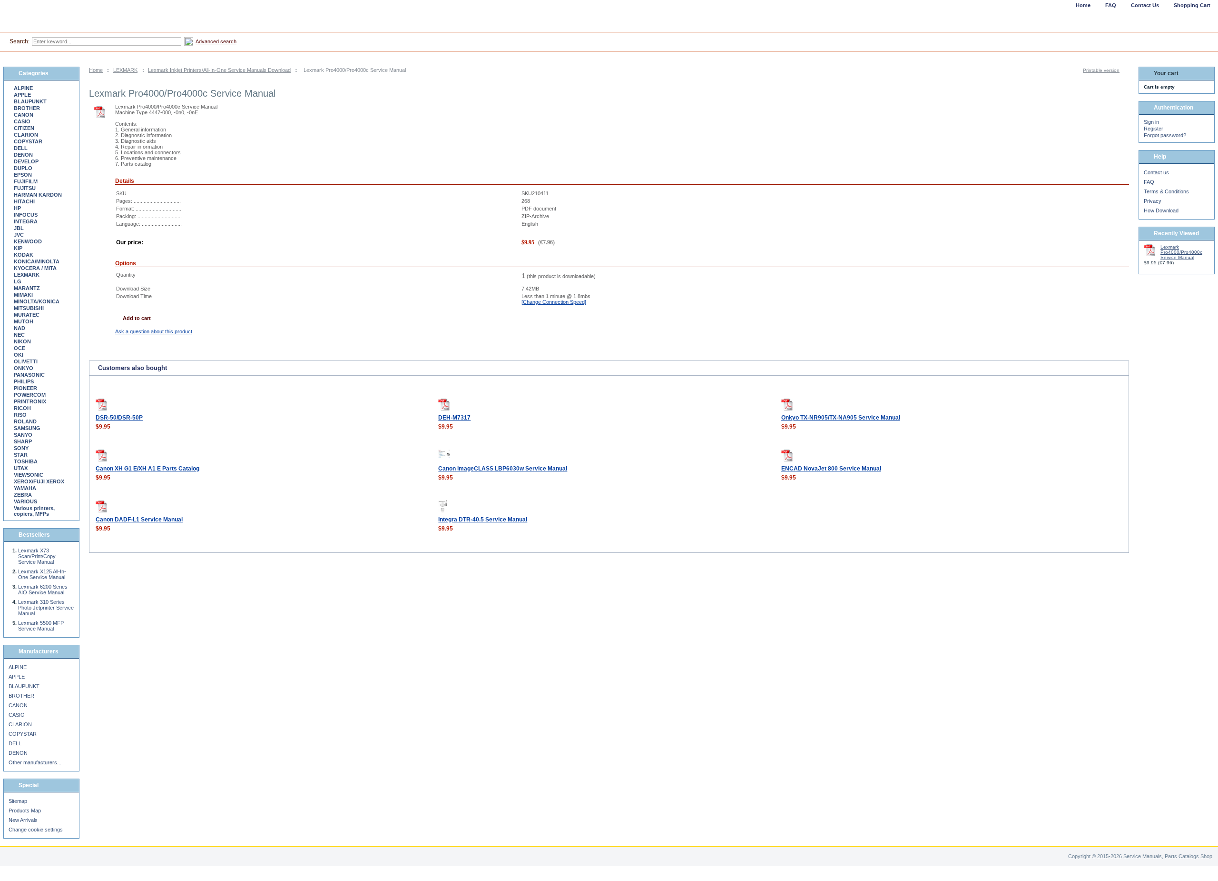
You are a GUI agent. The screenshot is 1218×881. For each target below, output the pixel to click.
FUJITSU (25, 188)
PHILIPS (24, 381)
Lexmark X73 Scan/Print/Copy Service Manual (37, 556)
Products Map (25, 810)
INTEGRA (26, 221)
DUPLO (23, 168)
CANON (23, 115)
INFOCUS (26, 215)
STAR (21, 455)
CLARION (26, 135)
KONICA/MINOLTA (36, 261)
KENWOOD (28, 241)
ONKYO (23, 368)
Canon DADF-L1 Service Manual (139, 519)
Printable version (1101, 70)
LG (17, 281)
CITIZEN (24, 128)
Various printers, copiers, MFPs (34, 511)
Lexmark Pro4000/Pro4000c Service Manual (1181, 252)
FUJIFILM (26, 181)
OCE (19, 348)
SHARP (23, 441)
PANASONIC (29, 375)
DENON (23, 155)
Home (96, 70)
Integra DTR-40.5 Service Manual (482, 519)
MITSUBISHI (29, 308)
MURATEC (26, 315)
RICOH (22, 408)
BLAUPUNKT (30, 101)
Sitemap (18, 801)
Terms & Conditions (1166, 191)
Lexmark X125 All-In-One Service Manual (42, 574)
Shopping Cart (1192, 5)
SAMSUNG (27, 428)
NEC (19, 335)
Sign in (1151, 122)
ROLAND (25, 421)
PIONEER (25, 388)
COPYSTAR (28, 141)
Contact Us (1145, 5)
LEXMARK (125, 70)
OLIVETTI (26, 361)
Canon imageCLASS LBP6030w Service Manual (502, 468)
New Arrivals (23, 820)
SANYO (23, 435)
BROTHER (27, 108)
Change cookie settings (36, 829)
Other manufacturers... (35, 762)
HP (17, 208)
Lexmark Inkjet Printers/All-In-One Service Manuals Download (219, 70)
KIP (18, 248)
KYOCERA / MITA (35, 268)
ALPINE (23, 88)
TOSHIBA (26, 461)
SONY (21, 448)
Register (1153, 128)
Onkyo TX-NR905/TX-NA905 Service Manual (840, 417)
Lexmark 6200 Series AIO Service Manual (43, 589)
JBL (19, 228)
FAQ (1149, 182)
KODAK (23, 255)
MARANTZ (27, 288)
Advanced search (216, 41)
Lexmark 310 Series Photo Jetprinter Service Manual (46, 607)
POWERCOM (30, 395)
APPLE (22, 95)
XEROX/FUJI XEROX (39, 481)
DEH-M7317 (454, 417)
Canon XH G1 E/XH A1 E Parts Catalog (147, 468)
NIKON (22, 341)
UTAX (21, 468)
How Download (1161, 210)
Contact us (1156, 172)
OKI (18, 355)
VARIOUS (25, 501)
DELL (21, 148)
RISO (20, 415)
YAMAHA (25, 488)
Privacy (1152, 201)
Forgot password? (1165, 135)
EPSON (23, 175)
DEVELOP (26, 161)
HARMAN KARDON (38, 195)
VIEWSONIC (28, 475)
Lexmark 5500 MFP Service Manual (41, 625)
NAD (19, 328)
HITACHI (24, 201)
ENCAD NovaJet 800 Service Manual (831, 468)
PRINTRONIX (30, 401)
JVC (19, 235)
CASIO (22, 121)
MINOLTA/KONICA (36, 301)
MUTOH (23, 321)
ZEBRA (23, 495)
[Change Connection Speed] (553, 302)
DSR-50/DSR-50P (119, 417)
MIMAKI (23, 295)
